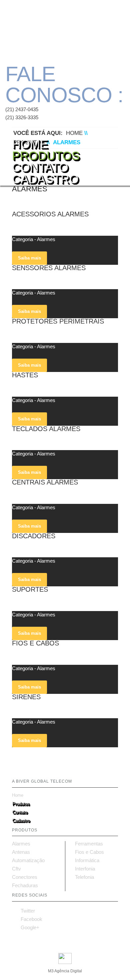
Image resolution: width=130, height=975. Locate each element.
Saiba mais (29, 257)
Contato (40, 165)
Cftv (16, 868)
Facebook (27, 919)
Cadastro (45, 177)
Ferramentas (89, 843)
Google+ (25, 927)
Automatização (28, 860)
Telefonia (84, 877)
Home (30, 142)
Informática (87, 860)
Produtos (46, 153)
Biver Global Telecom (55, 30)
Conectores (24, 877)
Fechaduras (25, 885)
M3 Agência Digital (65, 971)
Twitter (23, 911)
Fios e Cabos (89, 852)
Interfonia (85, 868)
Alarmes (21, 843)
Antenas (21, 852)
